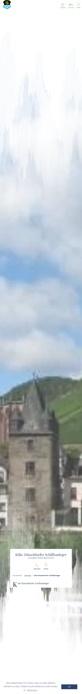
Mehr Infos (32, 690)
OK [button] (69, 687)
